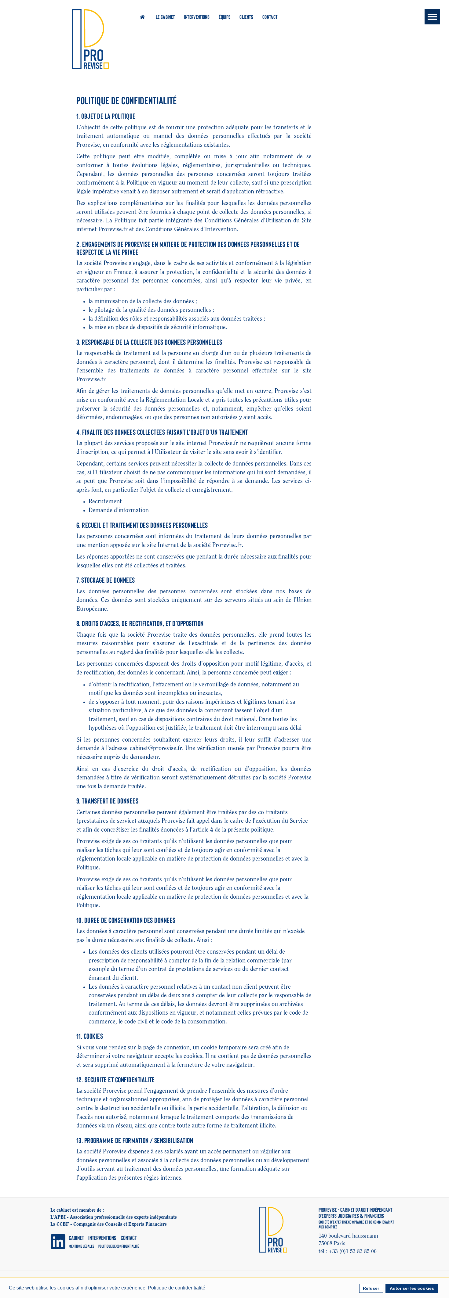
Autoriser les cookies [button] (412, 1288)
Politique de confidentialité (118, 1246)
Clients (246, 16)
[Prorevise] (90, 39)
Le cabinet (165, 16)
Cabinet (76, 1237)
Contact (270, 16)
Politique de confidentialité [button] (176, 1287)
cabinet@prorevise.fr (156, 748)
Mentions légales (81, 1246)
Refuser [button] (371, 1288)
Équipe (224, 16)
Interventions (197, 16)
